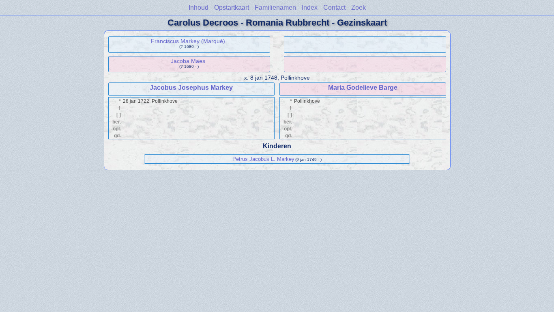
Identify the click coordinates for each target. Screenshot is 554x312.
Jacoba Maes (188, 61)
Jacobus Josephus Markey (191, 87)
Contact (334, 7)
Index (310, 7)
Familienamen (275, 7)
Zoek (358, 7)
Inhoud (198, 7)
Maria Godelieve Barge (362, 87)
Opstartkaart (231, 7)
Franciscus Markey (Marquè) (188, 41)
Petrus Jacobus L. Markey (263, 159)
